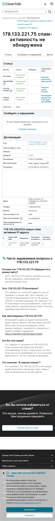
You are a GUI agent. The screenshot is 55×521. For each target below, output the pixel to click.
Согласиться (29, 510)
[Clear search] (46, 11)
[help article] (5, 83)
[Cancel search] (45, 4)
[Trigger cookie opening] (4, 473)
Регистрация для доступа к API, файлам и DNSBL (46, 99)
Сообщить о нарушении (29, 54)
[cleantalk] (11, 3)
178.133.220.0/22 (35, 142)
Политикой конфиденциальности (26, 503)
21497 (31, 155)
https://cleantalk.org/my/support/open (23, 334)
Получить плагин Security (45, 90)
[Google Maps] (48, 167)
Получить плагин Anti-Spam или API (46, 79)
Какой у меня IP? (24, 24)
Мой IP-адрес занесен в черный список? (35, 21)
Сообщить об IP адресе (27, 28)
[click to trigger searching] (49, 11)
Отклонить (29, 515)
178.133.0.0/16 (40, 144)
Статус (8, 54)
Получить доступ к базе (27, 428)
